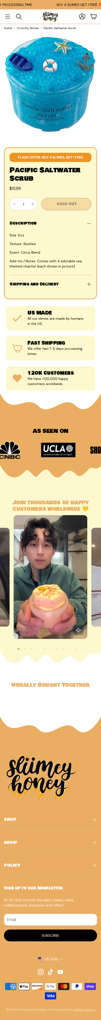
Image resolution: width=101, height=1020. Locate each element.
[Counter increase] (32, 204)
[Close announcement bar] (96, 3)
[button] (7, 16)
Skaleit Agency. (84, 1010)
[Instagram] (41, 972)
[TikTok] (50, 972)
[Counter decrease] (14, 204)
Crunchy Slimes (28, 28)
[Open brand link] (41, 450)
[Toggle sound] (79, 630)
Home (8, 28)
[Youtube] (60, 972)
